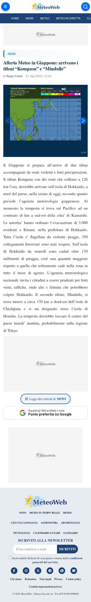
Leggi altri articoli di (47, 398)
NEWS (12, 53)
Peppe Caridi (15, 76)
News (30, 18)
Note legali (45, 579)
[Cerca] (85, 6)
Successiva (83, 121)
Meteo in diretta (68, 18)
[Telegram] (50, 570)
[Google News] (62, 570)
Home (15, 18)
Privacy (58, 579)
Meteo (44, 18)
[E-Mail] (73, 570)
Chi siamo (16, 579)
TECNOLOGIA (21, 533)
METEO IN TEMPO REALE (44, 513)
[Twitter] (38, 570)
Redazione (30, 579)
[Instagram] (26, 570)
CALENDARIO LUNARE (46, 533)
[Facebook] (14, 570)
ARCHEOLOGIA (70, 523)
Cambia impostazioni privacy (45, 586)
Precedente (7, 121)
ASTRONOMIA (49, 523)
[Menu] (5, 6)
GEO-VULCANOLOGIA (24, 523)
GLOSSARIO (70, 533)
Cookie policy (73, 579)
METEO (67, 513)
